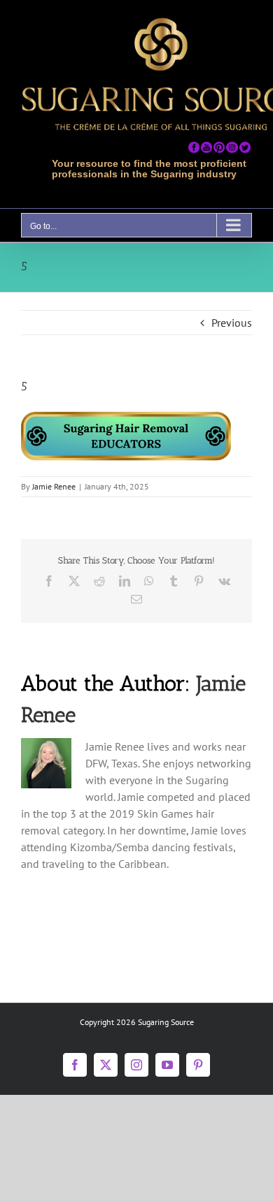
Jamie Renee (54, 486)
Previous (231, 323)
